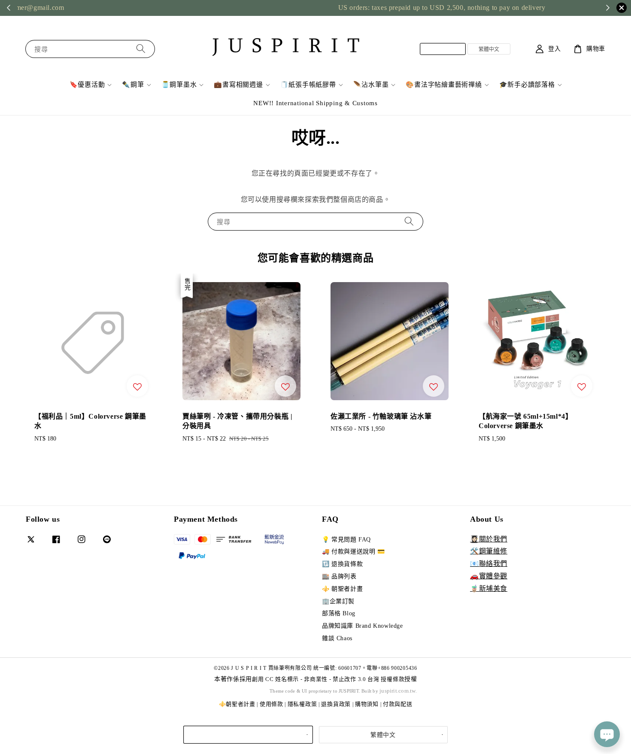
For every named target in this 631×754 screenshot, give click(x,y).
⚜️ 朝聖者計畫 (342, 589)
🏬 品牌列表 (339, 576)
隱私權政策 (302, 704)
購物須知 (367, 704)
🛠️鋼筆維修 (488, 551)
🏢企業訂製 (338, 601)
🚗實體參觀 (488, 576)
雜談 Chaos (337, 638)
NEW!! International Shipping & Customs (315, 103)
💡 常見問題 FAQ (346, 539)
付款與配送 (398, 704)
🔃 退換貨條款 (342, 564)
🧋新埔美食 (488, 588)
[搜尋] (141, 48)
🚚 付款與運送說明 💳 (353, 551)
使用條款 (271, 704)
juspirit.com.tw (397, 690)
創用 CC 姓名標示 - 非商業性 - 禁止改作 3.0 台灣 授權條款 (328, 679)
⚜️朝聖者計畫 (237, 704)
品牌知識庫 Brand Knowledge (362, 626)
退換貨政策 (336, 704)
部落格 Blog (338, 613)
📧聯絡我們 (488, 563)
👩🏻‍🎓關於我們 (488, 539)
